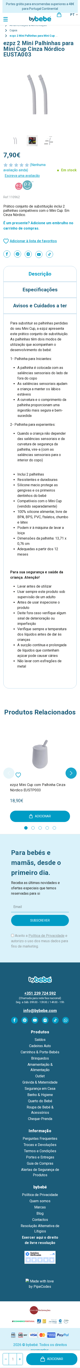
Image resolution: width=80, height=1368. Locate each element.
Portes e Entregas (40, 1157)
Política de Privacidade (46, 936)
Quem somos (40, 1201)
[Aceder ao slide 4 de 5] (47, 828)
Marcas (40, 1207)
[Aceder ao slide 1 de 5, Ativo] (26, 828)
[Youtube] (39, 254)
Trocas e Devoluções (40, 1145)
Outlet (40, 1076)
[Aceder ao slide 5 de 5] (54, 828)
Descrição (40, 274)
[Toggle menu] (6, 19)
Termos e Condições (40, 1151)
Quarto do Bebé (40, 1101)
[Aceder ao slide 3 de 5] (40, 828)
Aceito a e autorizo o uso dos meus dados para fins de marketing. (39, 941)
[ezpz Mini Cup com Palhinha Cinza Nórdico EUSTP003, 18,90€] (40, 755)
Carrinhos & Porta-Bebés (40, 1052)
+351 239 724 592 (40, 993)
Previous (8, 773)
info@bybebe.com (40, 1010)
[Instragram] (28, 254)
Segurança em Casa (40, 1088)
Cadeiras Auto (40, 1046)
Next (71, 773)
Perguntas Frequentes (40, 1138)
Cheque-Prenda (40, 1119)
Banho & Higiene (40, 1095)
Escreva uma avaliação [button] (22, 176)
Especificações (40, 289)
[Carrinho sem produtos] (59, 14)
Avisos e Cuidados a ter (40, 305)
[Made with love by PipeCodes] (40, 1284)
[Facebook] (7, 254)
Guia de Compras (40, 1163)
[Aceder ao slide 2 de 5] (33, 828)
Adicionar (55, 1359)
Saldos (40, 1040)
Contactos (40, 1220)
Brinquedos (40, 1058)
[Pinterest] (17, 254)
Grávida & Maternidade (40, 1082)
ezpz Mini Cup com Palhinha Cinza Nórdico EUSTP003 (37, 787)
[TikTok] (49, 254)
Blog (40, 1213)
